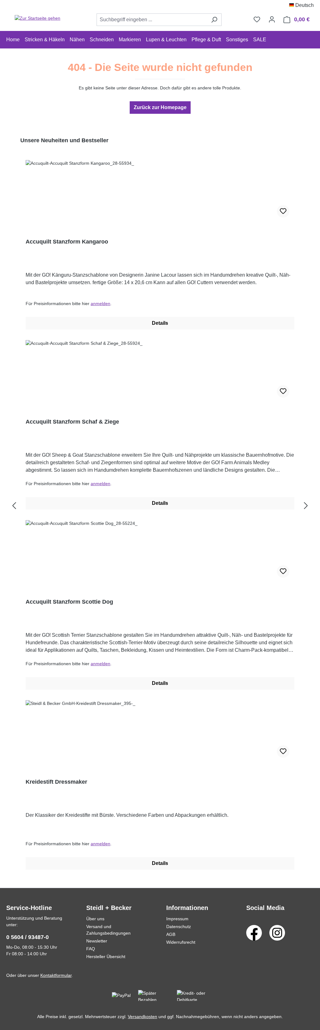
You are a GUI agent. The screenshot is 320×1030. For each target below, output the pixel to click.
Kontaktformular (56, 975)
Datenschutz (178, 926)
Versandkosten (142, 1016)
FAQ (90, 948)
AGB (170, 934)
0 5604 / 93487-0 (27, 937)
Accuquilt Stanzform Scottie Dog (69, 602)
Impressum (177, 918)
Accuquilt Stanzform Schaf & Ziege (72, 422)
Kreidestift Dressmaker (56, 782)
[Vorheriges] (14, 506)
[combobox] (152, 19)
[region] (160, 505)
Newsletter (96, 940)
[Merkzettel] (256, 19)
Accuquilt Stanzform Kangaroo (67, 242)
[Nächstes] (306, 506)
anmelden (100, 303)
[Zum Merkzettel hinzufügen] (283, 211)
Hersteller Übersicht (105, 956)
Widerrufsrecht (180, 942)
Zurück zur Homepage (160, 107)
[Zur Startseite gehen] (37, 18)
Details (160, 323)
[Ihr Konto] (271, 19)
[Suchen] (214, 19)
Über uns (95, 918)
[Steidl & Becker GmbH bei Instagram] (277, 932)
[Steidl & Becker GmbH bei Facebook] (254, 932)
